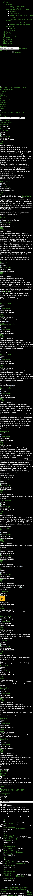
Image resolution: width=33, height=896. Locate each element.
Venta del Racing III (6, 122)
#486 (2, 337)
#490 (2, 493)
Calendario (9, 34)
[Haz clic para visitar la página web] (4, 729)
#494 (2, 582)
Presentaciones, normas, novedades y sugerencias (18, 7)
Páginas (8, 32)
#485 (2, 316)
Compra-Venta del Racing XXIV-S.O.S (9, 861)
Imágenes (9, 39)
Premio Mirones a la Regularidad (20, 25)
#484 (2, 275)
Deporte (12, 30)
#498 (2, 678)
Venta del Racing (8, 824)
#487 (2, 367)
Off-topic (13, 28)
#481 (1, 144)
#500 (2, 731)
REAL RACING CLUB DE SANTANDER (18, 10)
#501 (1, 752)
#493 (2, 563)
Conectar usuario (7, 89)
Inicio (2, 108)
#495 (2, 608)
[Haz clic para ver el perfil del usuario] (1, 142)
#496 (2, 629)
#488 (2, 401)
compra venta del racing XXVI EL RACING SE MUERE (9, 837)
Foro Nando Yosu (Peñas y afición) (21, 19)
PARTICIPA (9, 21)
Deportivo (13, 12)
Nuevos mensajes (11, 36)
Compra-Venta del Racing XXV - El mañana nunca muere (9, 849)
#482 (2, 194)
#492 (2, 542)
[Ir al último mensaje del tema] (4, 820)
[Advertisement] (16, 69)
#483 (2, 230)
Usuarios (9, 43)
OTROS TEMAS (11, 26)
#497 (2, 654)
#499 (2, 701)
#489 (2, 444)
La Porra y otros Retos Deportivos (21, 23)
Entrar (23, 48)
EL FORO (9, 4)
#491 (1, 514)
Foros (8, 2)
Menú (4, 91)
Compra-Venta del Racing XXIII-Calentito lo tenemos (9, 874)
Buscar (8, 38)
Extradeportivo (14, 13)
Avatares (9, 41)
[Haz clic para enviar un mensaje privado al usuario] (2, 142)
